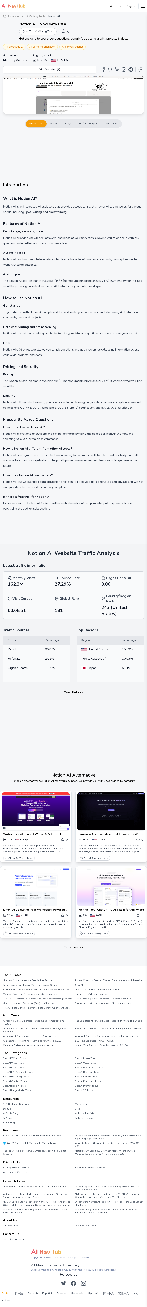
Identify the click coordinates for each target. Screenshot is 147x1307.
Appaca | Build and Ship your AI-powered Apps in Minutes (106, 1036)
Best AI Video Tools (13, 1062)
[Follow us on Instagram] (83, 1283)
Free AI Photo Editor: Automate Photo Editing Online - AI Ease (36, 1007)
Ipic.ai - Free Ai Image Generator (92, 994)
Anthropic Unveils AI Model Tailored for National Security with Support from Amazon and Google (36, 1196)
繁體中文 (123, 1293)
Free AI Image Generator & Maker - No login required (103, 1003)
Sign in (131, 6)
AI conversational (72, 47)
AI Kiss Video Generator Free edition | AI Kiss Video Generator (36, 989)
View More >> (73, 947)
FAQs (68, 123)
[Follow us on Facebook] (73, 1283)
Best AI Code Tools (13, 1067)
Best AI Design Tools (14, 1085)
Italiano (6, 1300)
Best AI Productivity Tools (89, 1067)
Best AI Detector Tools (87, 1076)
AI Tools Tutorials (84, 1113)
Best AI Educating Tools (88, 1081)
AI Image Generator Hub (16, 1167)
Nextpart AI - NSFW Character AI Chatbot (97, 989)
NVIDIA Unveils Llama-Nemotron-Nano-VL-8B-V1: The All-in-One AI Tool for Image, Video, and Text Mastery (108, 1196)
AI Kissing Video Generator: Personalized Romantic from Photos (33, 1022)
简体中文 (108, 1293)
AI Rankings (9, 1122)
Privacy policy (10, 1225)
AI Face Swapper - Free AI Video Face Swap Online (30, 984)
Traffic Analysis (88, 123)
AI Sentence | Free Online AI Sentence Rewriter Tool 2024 (33, 1040)
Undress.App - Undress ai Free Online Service (27, 980)
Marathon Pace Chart (79, 1174)
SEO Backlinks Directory (16, 1104)
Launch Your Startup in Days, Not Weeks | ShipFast (102, 1045)
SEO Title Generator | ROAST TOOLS (94, 1040)
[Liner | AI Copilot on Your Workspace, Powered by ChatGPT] (36, 887)
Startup (7, 1108)
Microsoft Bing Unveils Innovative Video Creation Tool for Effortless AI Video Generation (106, 1211)
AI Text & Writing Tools (20, 858)
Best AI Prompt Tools (86, 1085)
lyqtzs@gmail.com (13, 1239)
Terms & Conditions (85, 1225)
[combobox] (115, 6)
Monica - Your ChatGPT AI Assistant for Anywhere (29, 994)
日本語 (19, 1293)
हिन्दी (136, 1293)
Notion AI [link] (54, 16)
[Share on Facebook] (103, 69)
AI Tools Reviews (84, 1117)
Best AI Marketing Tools (16, 1076)
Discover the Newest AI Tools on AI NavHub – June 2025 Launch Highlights (109, 1203)
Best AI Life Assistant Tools (18, 1072)
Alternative (111, 123)
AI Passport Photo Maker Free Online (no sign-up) (30, 1036)
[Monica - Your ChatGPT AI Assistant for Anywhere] (111, 887)
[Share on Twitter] (110, 69)
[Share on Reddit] (130, 69)
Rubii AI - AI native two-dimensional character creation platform (37, 998)
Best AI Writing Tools (14, 1058)
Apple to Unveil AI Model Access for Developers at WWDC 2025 (107, 1145)
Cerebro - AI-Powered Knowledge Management (28, 1045)
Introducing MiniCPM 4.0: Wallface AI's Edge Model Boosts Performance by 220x (107, 1188)
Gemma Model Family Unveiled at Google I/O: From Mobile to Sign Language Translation (108, 1137)
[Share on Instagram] (124, 69)
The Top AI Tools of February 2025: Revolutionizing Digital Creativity (34, 1152)
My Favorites (82, 1104)
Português (77, 1293)
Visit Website (47, 69)
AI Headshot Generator (15, 1172)
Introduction (36, 123)
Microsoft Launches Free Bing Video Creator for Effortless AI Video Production (35, 1211)
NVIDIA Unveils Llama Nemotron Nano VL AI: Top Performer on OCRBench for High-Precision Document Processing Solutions (37, 1203)
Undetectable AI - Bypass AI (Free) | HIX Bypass (28, 1003)
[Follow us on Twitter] (63, 1283)
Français (62, 1293)
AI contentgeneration (42, 47)
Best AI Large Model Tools (17, 1090)
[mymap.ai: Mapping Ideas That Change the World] (111, 811)
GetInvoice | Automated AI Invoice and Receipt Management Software (35, 1030)
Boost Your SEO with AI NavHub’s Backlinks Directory (32, 1135)
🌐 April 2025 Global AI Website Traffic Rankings (29, 1143)
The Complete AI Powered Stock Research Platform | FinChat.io (108, 1020)
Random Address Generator (90, 1167)
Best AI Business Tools (87, 1072)
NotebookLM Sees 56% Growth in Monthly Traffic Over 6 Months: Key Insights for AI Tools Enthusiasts (105, 1152)
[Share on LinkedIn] (117, 69)
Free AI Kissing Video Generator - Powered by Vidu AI (103, 998)
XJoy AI (79, 984)
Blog (77, 1108)
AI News (7, 1117)
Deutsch (33, 1293)
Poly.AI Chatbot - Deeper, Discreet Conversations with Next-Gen (109, 980)
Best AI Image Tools (86, 1058)
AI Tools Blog (10, 1113)
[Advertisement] (73, 155)
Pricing (54, 123)
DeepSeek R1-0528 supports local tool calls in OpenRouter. (35, 1186)
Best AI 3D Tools (84, 1090)
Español (47, 1293)
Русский (93, 1293)
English (6, 1293)
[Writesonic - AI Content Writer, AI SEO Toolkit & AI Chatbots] (36, 811)
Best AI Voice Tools (85, 1062)
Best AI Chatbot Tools (15, 1081)
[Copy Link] (140, 69)
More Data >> (73, 692)
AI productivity (14, 47)
